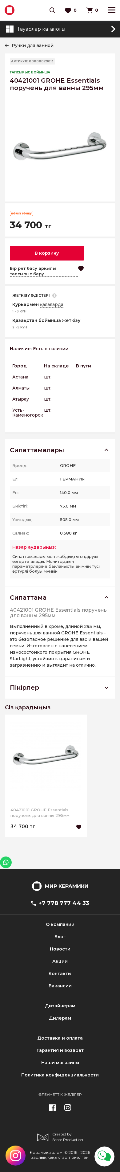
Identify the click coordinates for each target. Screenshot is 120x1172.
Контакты (60, 973)
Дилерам (60, 1018)
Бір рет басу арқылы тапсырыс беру (33, 271)
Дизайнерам (60, 1005)
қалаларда (51, 304)
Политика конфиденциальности (60, 1074)
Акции (60, 961)
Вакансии (60, 985)
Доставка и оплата (60, 1038)
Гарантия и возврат (60, 1050)
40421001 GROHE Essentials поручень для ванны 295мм (40, 812)
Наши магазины (60, 1062)
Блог (60, 936)
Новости (60, 949)
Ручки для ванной (33, 45)
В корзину (47, 253)
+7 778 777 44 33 (63, 903)
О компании (60, 924)
